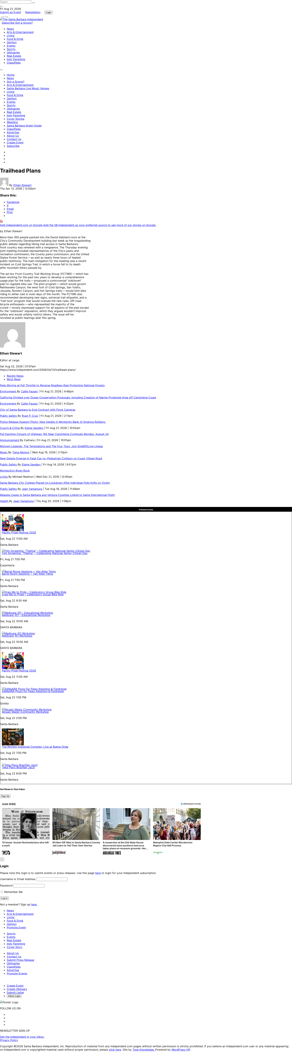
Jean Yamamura (32, 489)
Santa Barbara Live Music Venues (28, 88)
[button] (26, 831)
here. (34, 904)
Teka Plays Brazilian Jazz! (18, 767)
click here (115, 1049)
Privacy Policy (9, 1040)
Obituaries (13, 52)
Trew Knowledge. (143, 1049)
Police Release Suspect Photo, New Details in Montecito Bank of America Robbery (53, 422)
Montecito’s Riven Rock (15, 470)
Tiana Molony (21, 452)
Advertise (13, 132)
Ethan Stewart (22, 185)
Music (4, 452)
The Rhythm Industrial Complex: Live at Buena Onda (35, 746)
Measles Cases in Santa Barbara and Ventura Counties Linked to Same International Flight (57, 495)
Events (11, 45)
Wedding (12, 122)
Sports (11, 49)
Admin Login (14, 996)
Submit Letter (15, 992)
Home (10, 74)
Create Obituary (17, 989)
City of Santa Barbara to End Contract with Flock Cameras (37, 409)
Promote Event (16, 927)
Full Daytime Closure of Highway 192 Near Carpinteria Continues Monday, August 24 (54, 434)
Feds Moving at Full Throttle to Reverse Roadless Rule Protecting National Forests (52, 385)
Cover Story (14, 947)
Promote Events (17, 973)
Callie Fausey (29, 391)
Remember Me (13, 892)
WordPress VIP (181, 1049)
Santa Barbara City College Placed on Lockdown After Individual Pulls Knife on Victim (55, 482)
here (98, 873)
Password (6, 885)
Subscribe (8, 22)
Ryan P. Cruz (30, 415)
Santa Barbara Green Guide (24, 125)
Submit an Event (10, 12)
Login (48, 12)
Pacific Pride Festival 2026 (19, 532)
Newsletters (32, 12)
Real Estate (14, 56)
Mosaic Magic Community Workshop (25, 712)
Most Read (13, 379)
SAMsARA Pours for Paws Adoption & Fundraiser (33, 691)
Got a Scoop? (24, 22)
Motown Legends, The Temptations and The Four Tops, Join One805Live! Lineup (51, 446)
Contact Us (14, 139)
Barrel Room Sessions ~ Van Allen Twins (27, 573)
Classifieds (14, 62)
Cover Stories (15, 118)
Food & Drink (15, 39)
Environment (8, 391)
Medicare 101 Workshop (17, 635)
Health (4, 501)
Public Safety (9, 415)
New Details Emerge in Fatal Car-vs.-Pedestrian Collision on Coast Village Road (51, 458)
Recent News (15, 376)
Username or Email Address (17, 879)
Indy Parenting (16, 59)
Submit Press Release (20, 960)
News (10, 28)
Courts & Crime (10, 428)
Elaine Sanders (34, 428)
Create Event (15, 142)
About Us (13, 135)
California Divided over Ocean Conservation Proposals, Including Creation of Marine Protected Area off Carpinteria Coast (78, 397)
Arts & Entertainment (20, 32)
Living (10, 35)
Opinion (12, 42)
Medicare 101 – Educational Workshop (26, 615)
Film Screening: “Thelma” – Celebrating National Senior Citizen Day (45, 553)
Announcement (10, 440)
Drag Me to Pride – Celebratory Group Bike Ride (33, 594)
